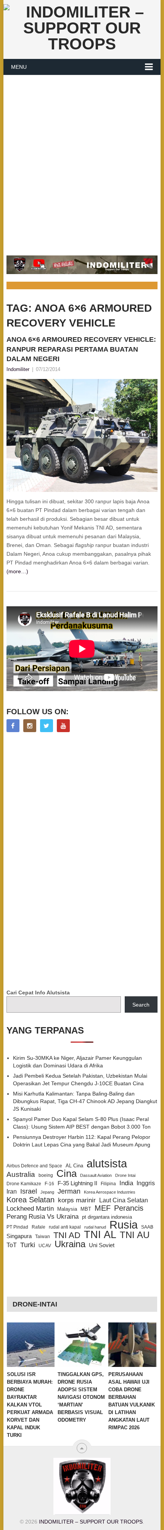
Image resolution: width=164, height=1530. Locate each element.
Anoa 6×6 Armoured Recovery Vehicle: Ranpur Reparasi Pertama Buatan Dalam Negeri (81, 349)
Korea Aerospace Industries (109, 1192)
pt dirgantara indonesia (107, 1217)
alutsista (107, 1163)
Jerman (69, 1191)
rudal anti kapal (65, 1226)
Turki (27, 1245)
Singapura (19, 1236)
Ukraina (70, 1244)
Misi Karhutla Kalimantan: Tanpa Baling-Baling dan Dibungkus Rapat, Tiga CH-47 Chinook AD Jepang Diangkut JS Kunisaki (85, 1101)
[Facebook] (12, 725)
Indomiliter (17, 369)
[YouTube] (63, 725)
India (126, 1183)
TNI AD (66, 1235)
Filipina (108, 1183)
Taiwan (42, 1236)
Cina (66, 1173)
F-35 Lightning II (77, 1183)
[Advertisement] (82, 161)
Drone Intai (125, 1175)
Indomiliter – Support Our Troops (91, 1522)
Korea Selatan (30, 1199)
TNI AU (135, 1235)
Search (141, 1005)
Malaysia (67, 1209)
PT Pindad (17, 1227)
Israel (28, 1191)
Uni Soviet (101, 1245)
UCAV (45, 1245)
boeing (46, 1175)
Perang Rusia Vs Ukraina (42, 1216)
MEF (103, 1208)
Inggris (146, 1183)
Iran (11, 1191)
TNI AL (100, 1234)
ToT (11, 1245)
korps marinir (77, 1200)
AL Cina (74, 1166)
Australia (20, 1174)
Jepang (47, 1192)
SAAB (147, 1227)
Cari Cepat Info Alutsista (38, 992)
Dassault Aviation (96, 1175)
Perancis (128, 1208)
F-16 (49, 1183)
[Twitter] (46, 725)
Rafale (38, 1227)
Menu (19, 67)
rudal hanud (95, 1227)
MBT (85, 1209)
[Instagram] (29, 725)
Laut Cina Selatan (123, 1200)
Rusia (123, 1225)
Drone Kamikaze (23, 1183)
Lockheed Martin (30, 1208)
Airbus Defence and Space (34, 1166)
